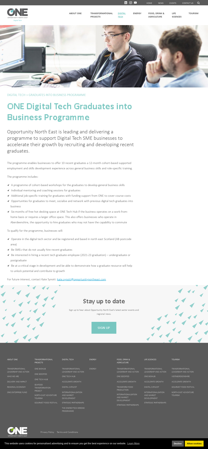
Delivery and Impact (17, 381)
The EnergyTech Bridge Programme (73, 409)
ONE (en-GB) (17, 433)
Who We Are (13, 376)
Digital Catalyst (69, 387)
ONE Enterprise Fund (17, 392)
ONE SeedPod (41, 374)
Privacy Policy (48, 432)
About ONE (75, 13)
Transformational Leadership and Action (18, 370)
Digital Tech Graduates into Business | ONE (17, 15)
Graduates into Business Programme (57, 95)
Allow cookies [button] (194, 443)
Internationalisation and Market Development (72, 395)
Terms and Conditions (67, 432)
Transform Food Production (125, 388)
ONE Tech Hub (41, 379)
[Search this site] (197, 3)
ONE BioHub (40, 368)
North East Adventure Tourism (46, 396)
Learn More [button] (133, 443)
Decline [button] (178, 443)
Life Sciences (177, 15)
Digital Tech (122, 15)
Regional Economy (16, 387)
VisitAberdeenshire (181, 376)
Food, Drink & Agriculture (156, 15)
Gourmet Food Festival (46, 402)
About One (12, 359)
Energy (137, 13)
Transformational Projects (101, 15)
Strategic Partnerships (73, 402)
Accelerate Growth (71, 381)
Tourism (193, 13)
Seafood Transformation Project (43, 387)
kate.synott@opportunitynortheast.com (81, 279)
